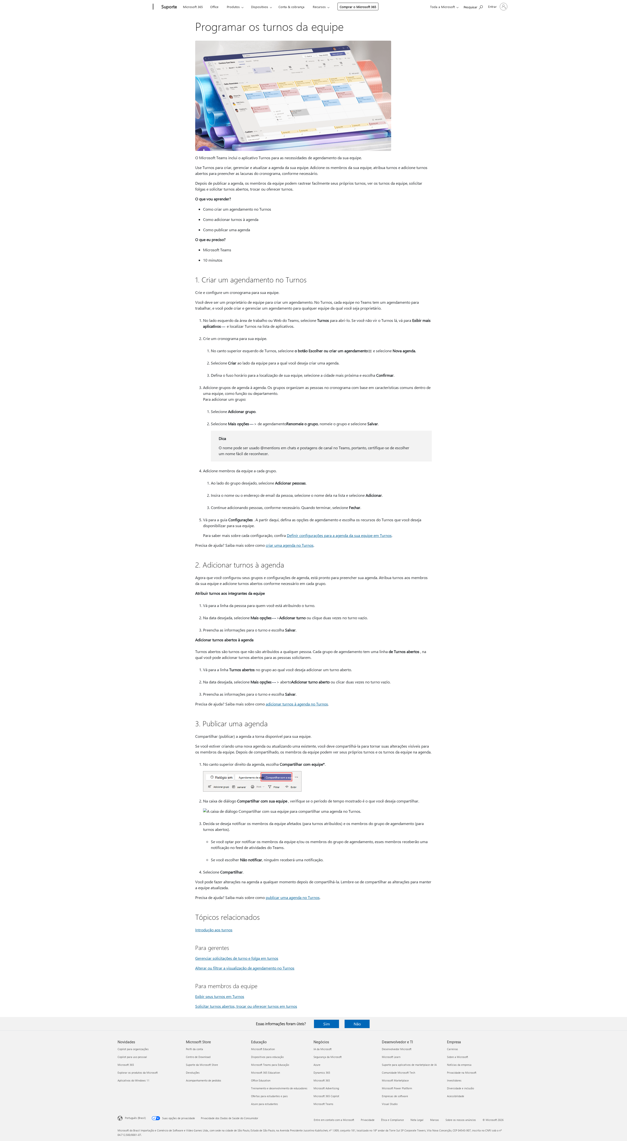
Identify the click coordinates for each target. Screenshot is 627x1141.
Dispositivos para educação (267, 1057)
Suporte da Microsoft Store (202, 1065)
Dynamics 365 (322, 1072)
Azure (317, 1065)
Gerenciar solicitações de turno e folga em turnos (236, 958)
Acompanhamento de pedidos (203, 1080)
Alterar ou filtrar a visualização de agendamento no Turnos (244, 968)
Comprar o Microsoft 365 (358, 7)
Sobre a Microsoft (457, 1057)
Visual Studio (390, 1104)
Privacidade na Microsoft (461, 1072)
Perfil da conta (194, 1049)
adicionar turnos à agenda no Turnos (297, 703)
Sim (326, 1023)
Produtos (233, 7)
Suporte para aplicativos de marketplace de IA (409, 1065)
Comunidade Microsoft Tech (398, 1072)
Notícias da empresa (459, 1065)
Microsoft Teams (323, 1104)
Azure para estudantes (264, 1104)
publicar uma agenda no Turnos (293, 897)
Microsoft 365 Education (265, 1072)
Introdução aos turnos (213, 929)
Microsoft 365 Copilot (326, 1096)
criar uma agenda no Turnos (290, 545)
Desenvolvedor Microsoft (396, 1049)
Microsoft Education (263, 1049)
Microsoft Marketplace (395, 1080)
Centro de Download (198, 1057)
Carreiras (452, 1049)
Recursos (319, 7)
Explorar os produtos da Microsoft (138, 1072)
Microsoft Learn (391, 1057)
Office (214, 7)
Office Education (260, 1080)
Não (357, 1023)
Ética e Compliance (392, 1120)
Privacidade (367, 1120)
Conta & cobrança (291, 7)
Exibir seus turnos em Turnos (219, 996)
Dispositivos (259, 7)
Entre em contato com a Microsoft (334, 1120)
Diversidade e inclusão (460, 1088)
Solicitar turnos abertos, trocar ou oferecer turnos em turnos (246, 1006)
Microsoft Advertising (326, 1088)
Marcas (434, 1120)
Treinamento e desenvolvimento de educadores (279, 1088)
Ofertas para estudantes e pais (269, 1096)
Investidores (454, 1080)
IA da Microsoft (323, 1049)
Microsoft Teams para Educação (270, 1065)
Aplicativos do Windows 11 (133, 1080)
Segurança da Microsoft (328, 1057)
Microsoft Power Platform (397, 1088)
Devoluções (193, 1072)
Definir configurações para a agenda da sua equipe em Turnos (339, 535)
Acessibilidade (455, 1096)
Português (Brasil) (135, 1118)
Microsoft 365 (193, 7)
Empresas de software (395, 1096)
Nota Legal (416, 1120)
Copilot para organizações (133, 1049)
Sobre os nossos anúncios (461, 1120)
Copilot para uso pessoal (132, 1057)
